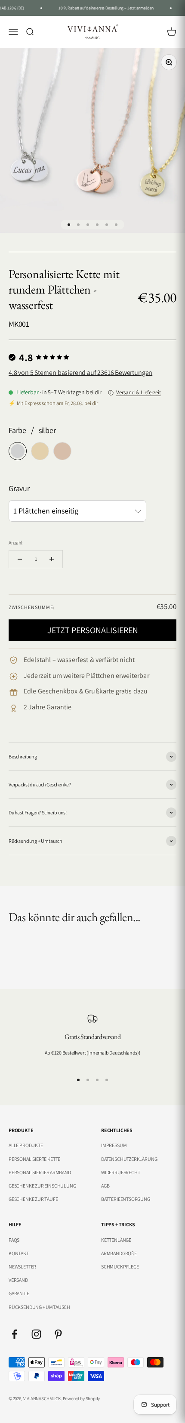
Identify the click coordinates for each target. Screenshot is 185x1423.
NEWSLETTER (22, 1266)
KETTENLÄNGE (116, 1240)
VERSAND (18, 1280)
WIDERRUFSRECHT (120, 1172)
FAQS (14, 1240)
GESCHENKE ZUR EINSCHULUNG (42, 1185)
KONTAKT (19, 1253)
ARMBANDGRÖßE (119, 1253)
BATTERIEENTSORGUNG (125, 1199)
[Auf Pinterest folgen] (58, 1334)
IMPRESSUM (113, 1145)
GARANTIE (19, 1293)
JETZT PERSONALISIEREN (92, 630)
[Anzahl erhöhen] (51, 559)
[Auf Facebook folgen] (14, 1334)
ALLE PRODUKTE (26, 1145)
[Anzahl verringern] (20, 559)
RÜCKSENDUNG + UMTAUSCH (39, 1307)
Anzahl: (16, 542)
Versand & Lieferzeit (138, 392)
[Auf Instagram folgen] (36, 1334)
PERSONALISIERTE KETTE (34, 1159)
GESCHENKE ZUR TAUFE (33, 1199)
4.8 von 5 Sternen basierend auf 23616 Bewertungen (80, 372)
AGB (105, 1185)
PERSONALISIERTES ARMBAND (40, 1172)
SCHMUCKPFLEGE (120, 1266)
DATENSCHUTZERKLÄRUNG (129, 1159)
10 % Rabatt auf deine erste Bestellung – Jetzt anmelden (103, 8)
